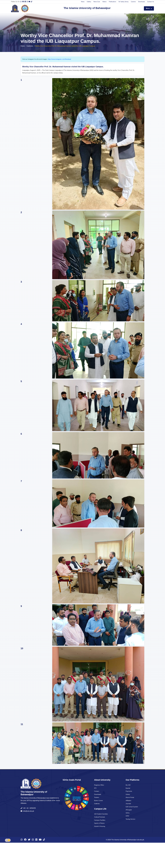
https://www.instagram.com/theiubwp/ (59, 59)
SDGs (128, 813)
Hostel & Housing (99, 826)
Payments (129, 791)
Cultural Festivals (99, 817)
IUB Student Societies (101, 814)
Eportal (128, 788)
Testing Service (130, 819)
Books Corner (98, 800)
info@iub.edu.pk (28, 811)
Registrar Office (99, 785)
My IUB (128, 785)
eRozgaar (129, 810)
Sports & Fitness (99, 823)
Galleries (30, 46)
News (82, 1)
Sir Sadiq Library (123, 1)
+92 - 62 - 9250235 (29, 808)
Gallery (89, 1)
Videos (104, 1)
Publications (112, 1)
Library (128, 794)
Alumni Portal (130, 797)
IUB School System (132, 807)
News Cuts (96, 1)
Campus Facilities (99, 820)
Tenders (96, 797)
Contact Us (150, 1)
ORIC (127, 816)
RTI (95, 788)
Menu (148, 8)
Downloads (141, 1)
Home (23, 46)
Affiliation (128, 800)
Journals (128, 803)
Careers (133, 1)
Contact (96, 791)
